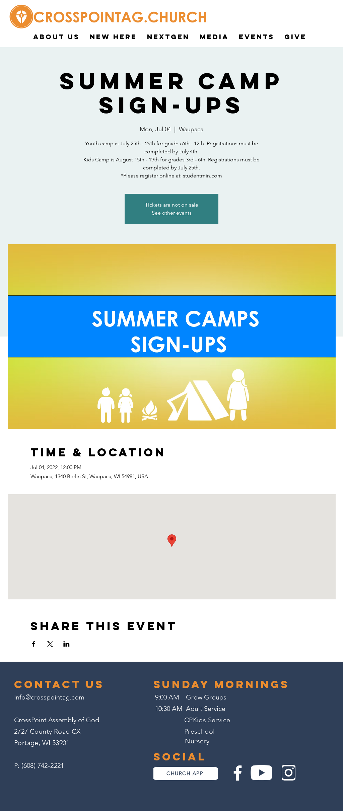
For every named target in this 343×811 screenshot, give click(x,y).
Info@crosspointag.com (49, 697)
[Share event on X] (50, 644)
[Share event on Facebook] (33, 644)
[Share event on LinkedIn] (66, 644)
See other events (172, 213)
